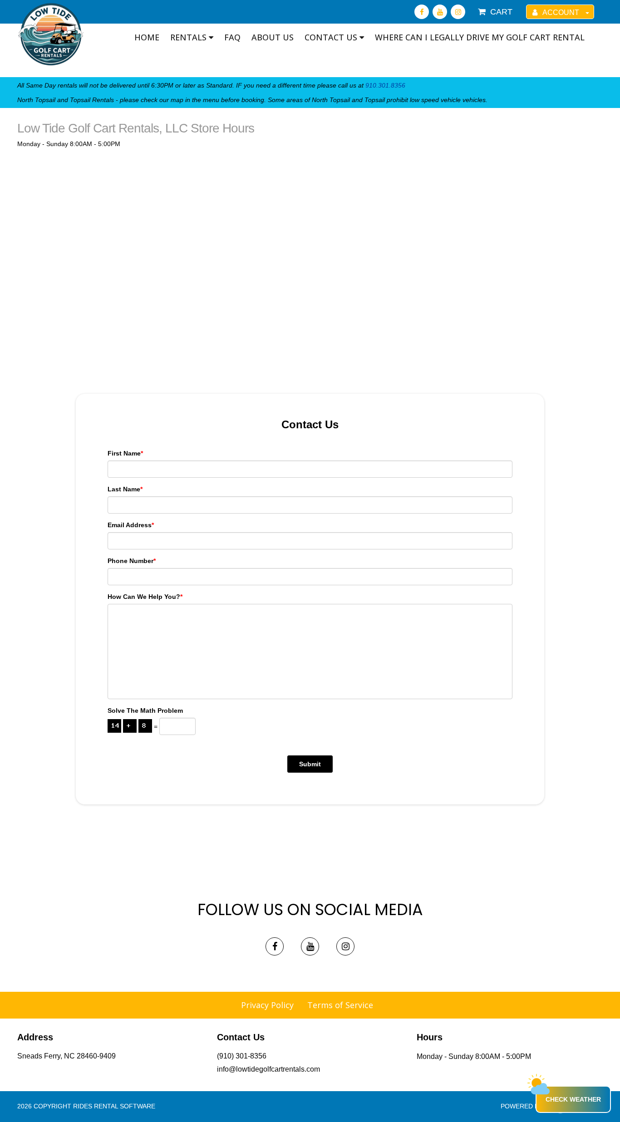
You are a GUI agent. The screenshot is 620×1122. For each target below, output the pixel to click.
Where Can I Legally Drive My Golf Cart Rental (480, 37)
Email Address (131, 525)
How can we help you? (145, 596)
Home (146, 37)
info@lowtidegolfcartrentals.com (268, 1069)
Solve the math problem (145, 710)
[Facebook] (421, 12)
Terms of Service (340, 1005)
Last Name (125, 489)
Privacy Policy (267, 1005)
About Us (272, 37)
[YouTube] (440, 12)
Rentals (189, 37)
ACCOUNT (561, 12)
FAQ (232, 37)
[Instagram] (458, 12)
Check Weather (573, 1099)
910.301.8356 (385, 85)
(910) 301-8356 (241, 1056)
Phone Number (132, 560)
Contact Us (332, 37)
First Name (125, 453)
